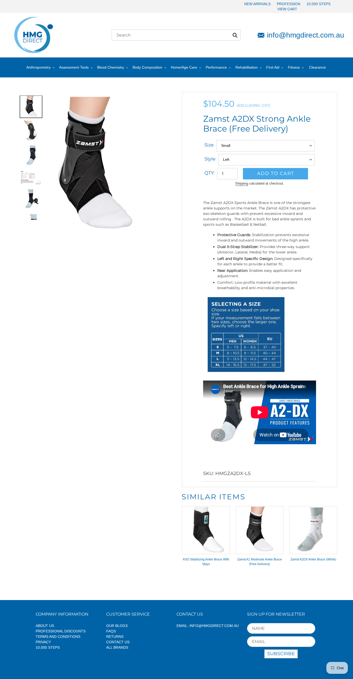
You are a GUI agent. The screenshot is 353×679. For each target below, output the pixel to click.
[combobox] (176, 35)
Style (210, 159)
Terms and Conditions (58, 636)
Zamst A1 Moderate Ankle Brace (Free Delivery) (259, 562)
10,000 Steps (48, 647)
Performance (216, 67)
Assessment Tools (74, 67)
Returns (115, 636)
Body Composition (147, 67)
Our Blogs (117, 626)
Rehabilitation (246, 67)
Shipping (241, 183)
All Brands (117, 647)
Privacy (43, 642)
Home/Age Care (184, 67)
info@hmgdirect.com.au (303, 35)
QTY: (209, 173)
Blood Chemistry (110, 67)
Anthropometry (38, 67)
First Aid (272, 67)
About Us (45, 626)
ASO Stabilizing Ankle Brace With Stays (206, 562)
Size (209, 145)
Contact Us (117, 642)
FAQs (111, 631)
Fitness (294, 67)
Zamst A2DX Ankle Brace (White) (313, 559)
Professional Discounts (61, 631)
